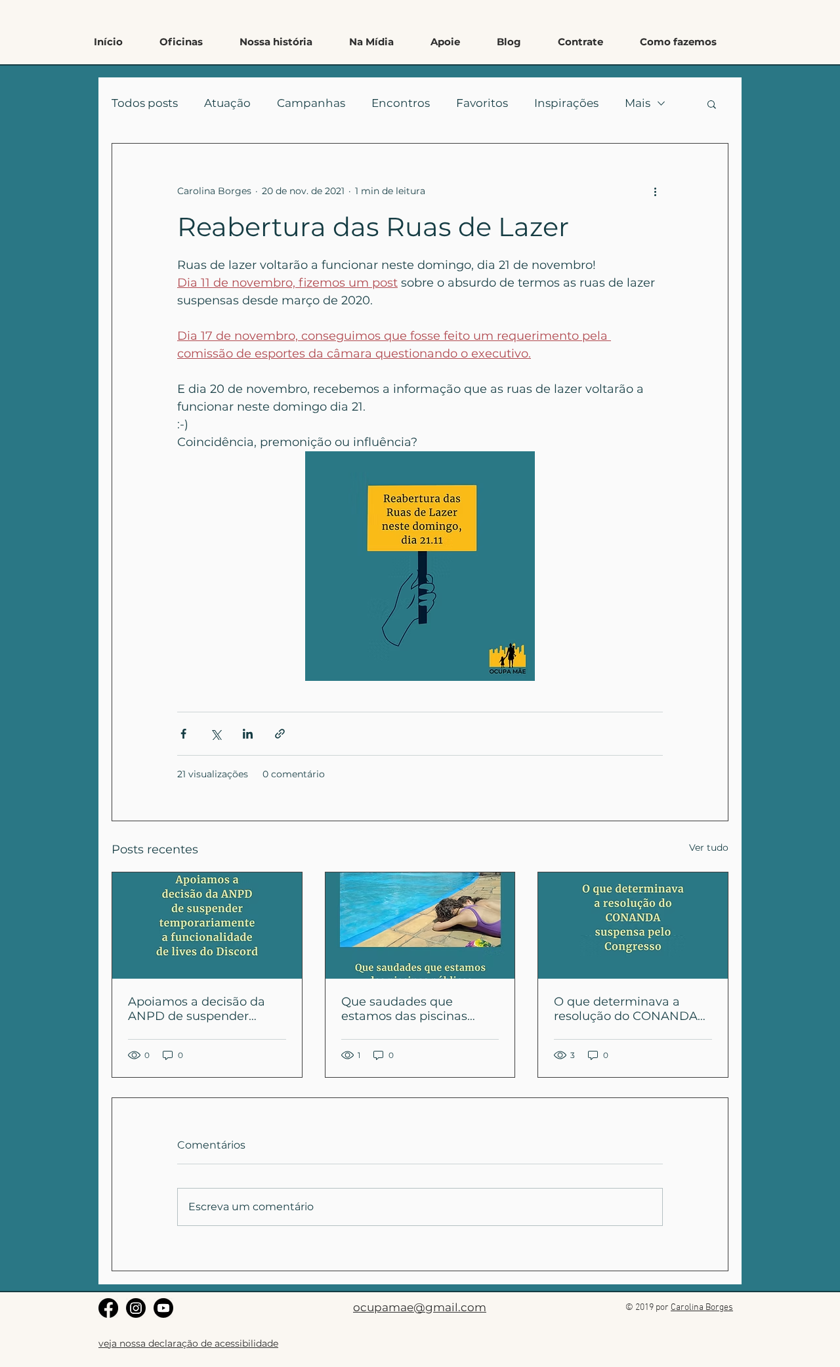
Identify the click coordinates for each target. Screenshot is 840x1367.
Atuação (227, 103)
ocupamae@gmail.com (419, 1307)
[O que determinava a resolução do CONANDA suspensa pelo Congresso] (633, 925)
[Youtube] (163, 1308)
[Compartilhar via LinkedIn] (248, 733)
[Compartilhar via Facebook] (183, 733)
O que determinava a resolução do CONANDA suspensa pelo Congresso (629, 1008)
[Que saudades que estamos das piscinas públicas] (420, 925)
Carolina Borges (702, 1307)
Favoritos (482, 103)
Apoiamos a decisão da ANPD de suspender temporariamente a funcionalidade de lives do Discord (205, 1008)
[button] (678, 42)
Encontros (400, 103)
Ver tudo (708, 847)
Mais (637, 103)
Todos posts (145, 103)
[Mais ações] (655, 191)
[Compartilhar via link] (280, 733)
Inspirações (566, 103)
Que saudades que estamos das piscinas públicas (404, 1008)
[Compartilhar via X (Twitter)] (215, 733)
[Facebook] (108, 1308)
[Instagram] (136, 1308)
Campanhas (311, 103)
